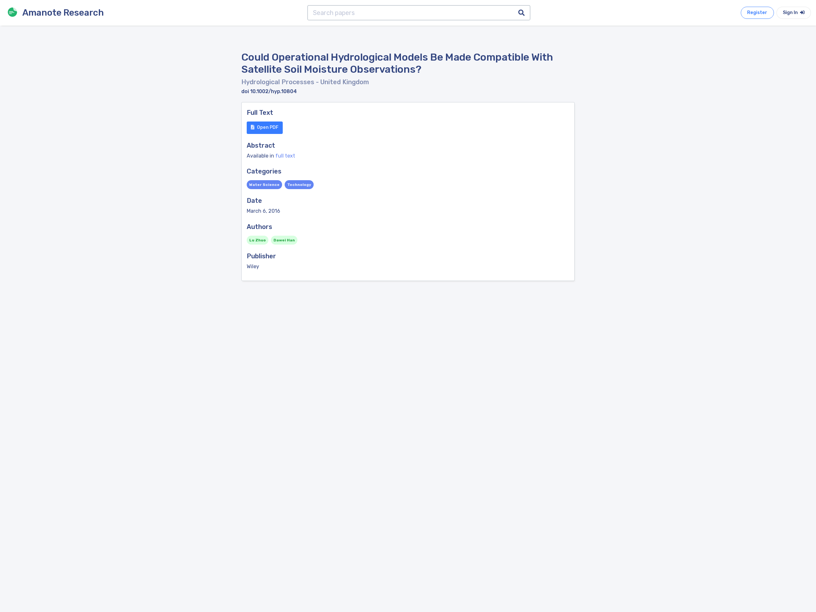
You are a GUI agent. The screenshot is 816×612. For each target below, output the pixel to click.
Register (757, 12)
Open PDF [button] (268, 127)
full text (285, 156)
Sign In (791, 12)
